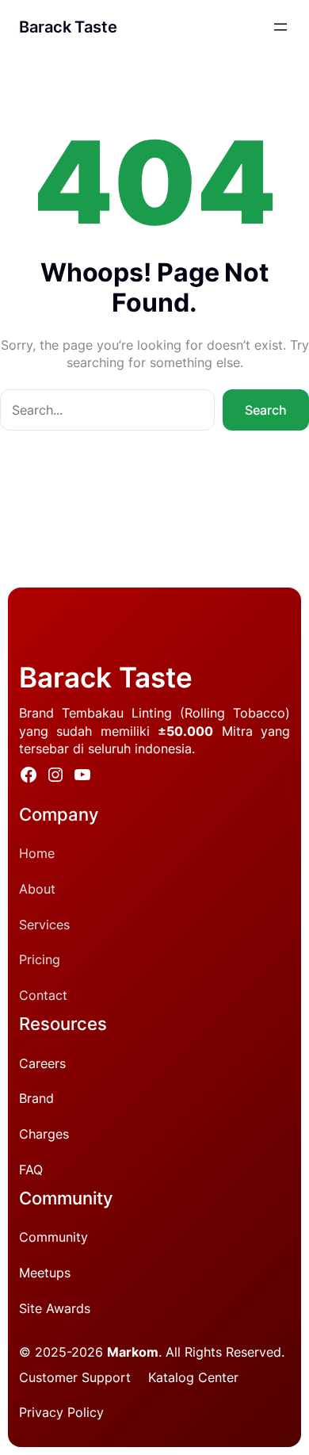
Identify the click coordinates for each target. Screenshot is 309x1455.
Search (266, 410)
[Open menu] (280, 26)
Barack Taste (68, 26)
